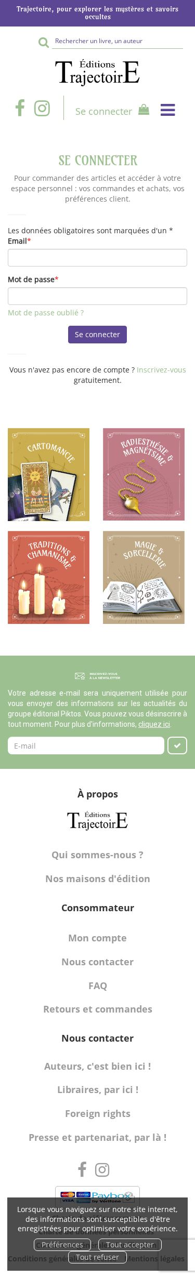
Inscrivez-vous (161, 370)
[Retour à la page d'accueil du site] (97, 72)
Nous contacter (97, 961)
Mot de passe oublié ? (46, 312)
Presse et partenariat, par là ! (97, 1137)
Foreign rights (98, 1113)
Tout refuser (97, 1257)
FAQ (97, 985)
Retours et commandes (97, 1009)
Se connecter (103, 111)
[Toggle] (167, 109)
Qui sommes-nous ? (97, 854)
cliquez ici (154, 724)
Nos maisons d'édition (97, 878)
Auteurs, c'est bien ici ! (97, 1066)
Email (17, 241)
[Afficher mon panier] (141, 110)
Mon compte (97, 937)
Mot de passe (31, 279)
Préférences (62, 1244)
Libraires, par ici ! (97, 1089)
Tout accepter (130, 1244)
